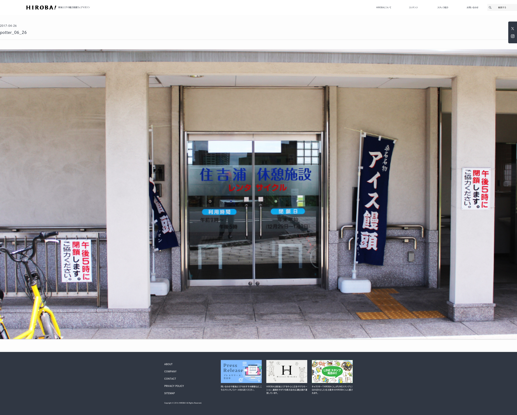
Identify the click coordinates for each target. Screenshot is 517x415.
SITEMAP (169, 393)
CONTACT (170, 378)
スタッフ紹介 (442, 7)
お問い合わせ (472, 7)
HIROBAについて (383, 7)
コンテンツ (413, 7)
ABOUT (168, 364)
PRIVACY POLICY (174, 386)
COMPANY (170, 371)
